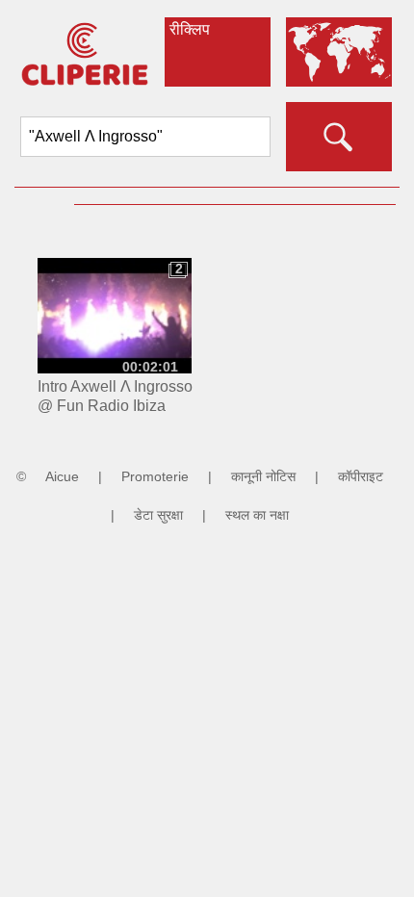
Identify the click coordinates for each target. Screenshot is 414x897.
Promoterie (155, 476)
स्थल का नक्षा (257, 515)
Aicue (62, 476)
